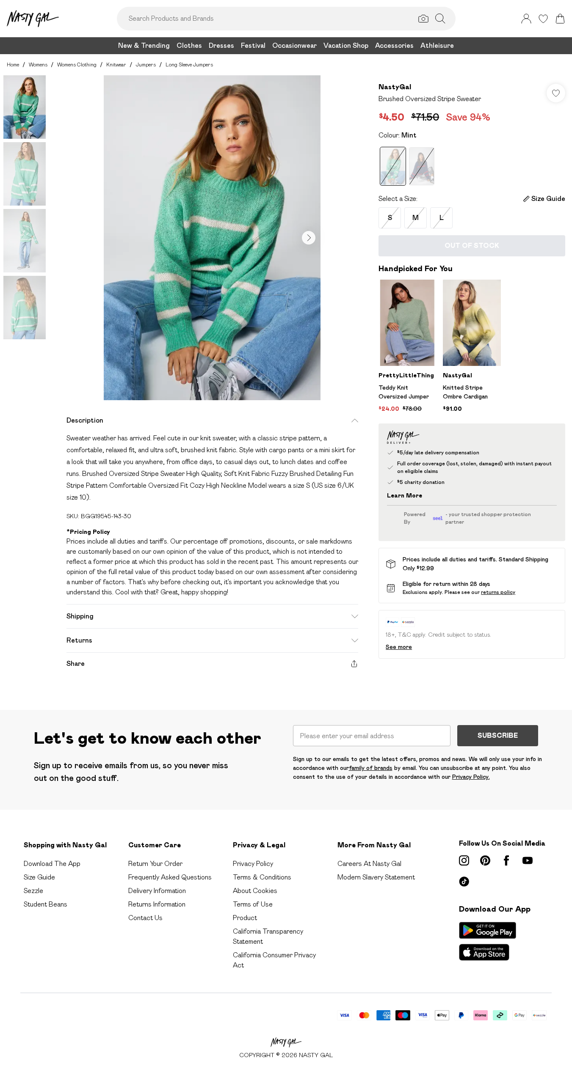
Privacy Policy (253, 863)
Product (245, 917)
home (13, 64)
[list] (212, 237)
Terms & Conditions (262, 877)
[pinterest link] (485, 860)
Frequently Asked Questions (170, 877)
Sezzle (33, 890)
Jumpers (146, 64)
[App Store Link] (487, 941)
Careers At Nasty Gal (369, 863)
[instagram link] (464, 860)
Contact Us (145, 917)
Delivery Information (157, 890)
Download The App (52, 863)
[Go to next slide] (308, 238)
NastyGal (395, 87)
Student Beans (45, 904)
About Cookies (255, 890)
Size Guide (39, 877)
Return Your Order (155, 863)
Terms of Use (253, 904)
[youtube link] (527, 860)
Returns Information (156, 904)
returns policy (498, 592)
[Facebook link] (506, 860)
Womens (38, 64)
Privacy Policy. (471, 776)
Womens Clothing (77, 64)
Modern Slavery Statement (376, 877)
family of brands (370, 767)
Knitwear (116, 64)
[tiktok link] (464, 882)
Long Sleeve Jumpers (189, 64)
